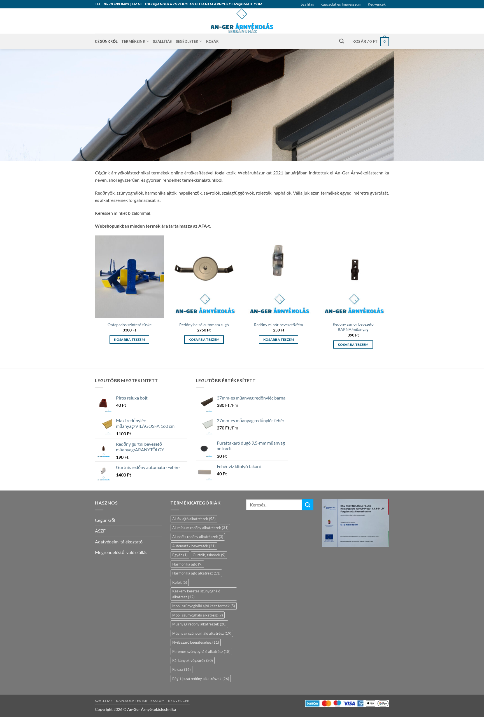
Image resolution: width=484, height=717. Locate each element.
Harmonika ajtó (187, 564)
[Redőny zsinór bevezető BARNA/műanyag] (353, 276)
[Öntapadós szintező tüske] (129, 276)
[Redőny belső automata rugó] (204, 276)
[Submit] (307, 504)
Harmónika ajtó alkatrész (196, 573)
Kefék (179, 582)
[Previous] (95, 297)
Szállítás (307, 4)
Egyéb (180, 555)
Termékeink (133, 41)
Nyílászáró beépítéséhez (195, 642)
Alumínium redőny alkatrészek (200, 528)
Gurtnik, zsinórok (209, 555)
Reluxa (181, 669)
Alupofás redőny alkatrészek (197, 536)
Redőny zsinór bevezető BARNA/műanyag (353, 327)
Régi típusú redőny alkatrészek (200, 678)
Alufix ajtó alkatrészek (194, 519)
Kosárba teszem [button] (129, 339)
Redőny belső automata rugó (204, 324)
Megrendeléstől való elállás (121, 552)
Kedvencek (377, 4)
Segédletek (187, 41)
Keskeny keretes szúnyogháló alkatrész (196, 594)
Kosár (212, 41)
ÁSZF (100, 530)
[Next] (387, 297)
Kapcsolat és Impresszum (340, 4)
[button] (370, 41)
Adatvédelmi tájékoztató (119, 541)
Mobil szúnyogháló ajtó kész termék (203, 606)
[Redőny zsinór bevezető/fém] (278, 276)
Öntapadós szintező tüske (130, 324)
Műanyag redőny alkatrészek (199, 624)
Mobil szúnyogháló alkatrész (197, 615)
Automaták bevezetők (194, 546)
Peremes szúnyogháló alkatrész (201, 651)
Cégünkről (106, 41)
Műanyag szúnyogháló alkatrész (201, 633)
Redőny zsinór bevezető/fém (278, 324)
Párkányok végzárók (192, 660)
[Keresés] (341, 41)
